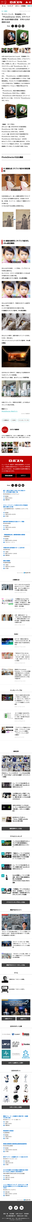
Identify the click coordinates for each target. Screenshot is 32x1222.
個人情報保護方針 (10, 1216)
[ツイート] (12, 26)
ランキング (10, 6)
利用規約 (26, 1213)
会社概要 (12, 1213)
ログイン (23, 475)
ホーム (3, 6)
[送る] (19, 26)
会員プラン (23, 1018)
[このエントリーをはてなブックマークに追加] (23, 26)
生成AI (14, 420)
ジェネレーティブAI (24, 420)
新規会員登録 (8, 475)
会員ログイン (8, 1018)
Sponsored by (20, 572)
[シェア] (16, 26)
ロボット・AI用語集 (20, 6)
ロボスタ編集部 (14, 429)
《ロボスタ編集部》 (25, 413)
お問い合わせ (19, 1213)
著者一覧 (5, 1213)
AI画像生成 (6, 420)
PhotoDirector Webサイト (10, 411)
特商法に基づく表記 (22, 1216)
